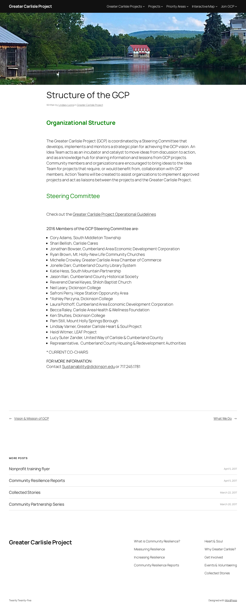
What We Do (223, 418)
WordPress (231, 600)
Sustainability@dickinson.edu (88, 366)
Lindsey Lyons (66, 105)
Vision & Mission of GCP (31, 418)
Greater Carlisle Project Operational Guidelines (114, 214)
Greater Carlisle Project (30, 6)
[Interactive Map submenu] (217, 6)
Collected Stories (25, 492)
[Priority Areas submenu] (188, 6)
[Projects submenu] (162, 6)
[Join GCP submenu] (236, 6)
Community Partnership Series (36, 504)
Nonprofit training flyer (29, 469)
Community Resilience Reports (37, 480)
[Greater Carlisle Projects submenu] (144, 6)
